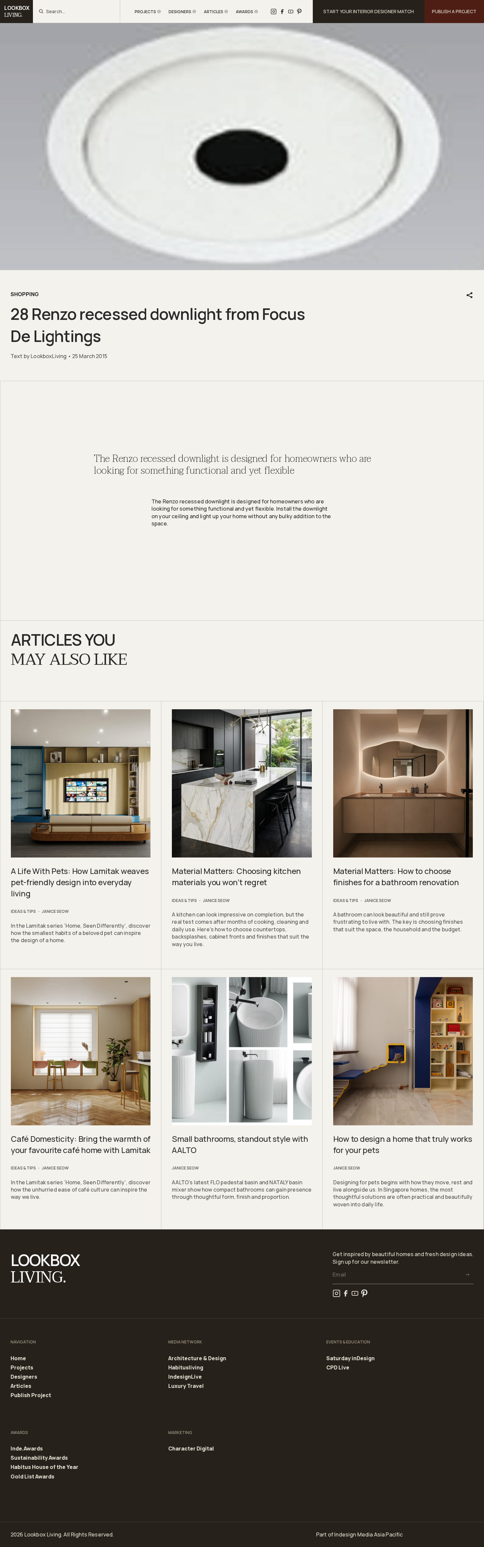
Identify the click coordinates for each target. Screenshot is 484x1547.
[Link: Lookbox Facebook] (282, 11)
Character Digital (191, 1449)
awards (244, 11)
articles (213, 11)
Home (18, 1358)
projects (145, 11)
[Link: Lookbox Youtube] (291, 11)
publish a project (454, 11)
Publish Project (31, 1395)
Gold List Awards (32, 1477)
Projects (22, 1367)
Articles (21, 1386)
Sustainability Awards (39, 1458)
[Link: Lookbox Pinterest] (299, 11)
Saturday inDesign (350, 1358)
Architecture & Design (197, 1358)
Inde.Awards (27, 1449)
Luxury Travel (186, 1386)
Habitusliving (185, 1367)
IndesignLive (185, 1377)
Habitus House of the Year (44, 1467)
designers (180, 11)
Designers (24, 1377)
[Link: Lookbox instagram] (274, 11)
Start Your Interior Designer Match (368, 11)
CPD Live (337, 1367)
